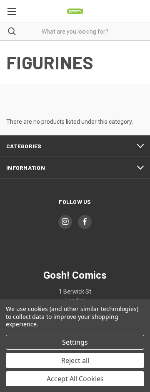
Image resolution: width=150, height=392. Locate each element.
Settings (75, 342)
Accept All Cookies (75, 378)
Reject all (75, 360)
